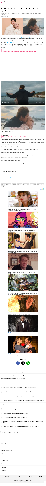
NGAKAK (4, 432)
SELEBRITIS (9, 432)
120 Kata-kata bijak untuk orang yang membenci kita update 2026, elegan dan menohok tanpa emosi (23, 400)
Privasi (19, 478)
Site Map (40, 478)
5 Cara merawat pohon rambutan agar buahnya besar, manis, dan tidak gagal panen (20, 396)
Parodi (28, 184)
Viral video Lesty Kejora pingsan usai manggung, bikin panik (13, 378)
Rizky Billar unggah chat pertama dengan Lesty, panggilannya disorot (15, 371)
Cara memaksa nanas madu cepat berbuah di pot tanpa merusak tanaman (18, 409)
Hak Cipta (30, 476)
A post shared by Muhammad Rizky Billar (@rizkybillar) (15, 177)
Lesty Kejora (19, 184)
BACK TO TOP (24, 473)
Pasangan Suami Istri (40, 184)
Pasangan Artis (33, 184)
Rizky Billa (9, 42)
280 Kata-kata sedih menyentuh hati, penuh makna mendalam (15, 413)
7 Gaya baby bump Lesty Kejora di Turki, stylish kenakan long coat (18, 136)
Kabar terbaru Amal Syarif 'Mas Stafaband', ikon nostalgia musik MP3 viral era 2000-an (21, 426)
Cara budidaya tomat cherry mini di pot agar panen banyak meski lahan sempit (19, 391)
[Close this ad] (45, 482)
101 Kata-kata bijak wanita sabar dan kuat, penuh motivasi (15, 417)
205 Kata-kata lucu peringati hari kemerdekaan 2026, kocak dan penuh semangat (19, 387)
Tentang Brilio (7, 476)
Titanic (24, 184)
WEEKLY (19, 432)
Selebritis (5, 4)
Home (2, 4)
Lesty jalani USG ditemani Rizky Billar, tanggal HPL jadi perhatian (14, 375)
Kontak (7, 478)
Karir (31, 478)
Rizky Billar (14, 184)
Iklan (19, 476)
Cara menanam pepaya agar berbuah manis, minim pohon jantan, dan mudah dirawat (20, 404)
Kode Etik (40, 476)
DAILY (14, 432)
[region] (23, 484)
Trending (2, 186)
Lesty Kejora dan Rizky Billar (25, 37)
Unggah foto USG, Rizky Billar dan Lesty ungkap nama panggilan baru (19, 51)
